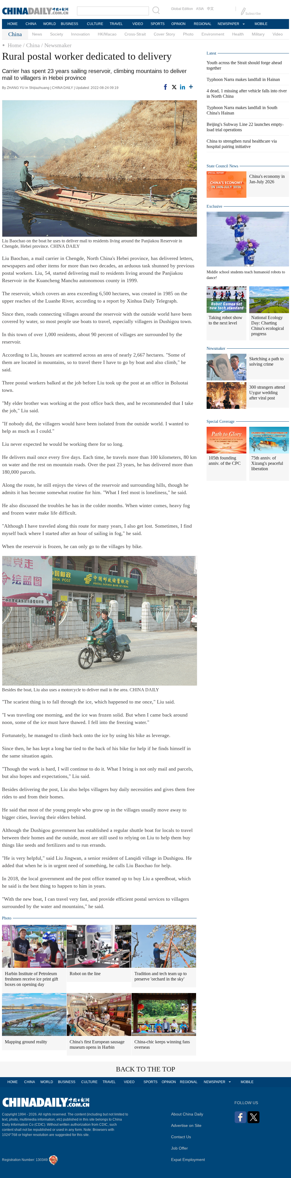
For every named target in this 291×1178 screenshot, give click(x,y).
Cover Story (164, 34)
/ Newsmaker (56, 45)
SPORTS (158, 24)
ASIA (200, 9)
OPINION (178, 24)
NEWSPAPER (228, 24)
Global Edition (182, 9)
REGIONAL (202, 24)
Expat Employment (188, 1159)
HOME (12, 24)
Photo (188, 34)
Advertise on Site (186, 1125)
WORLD (49, 24)
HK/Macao (107, 34)
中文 (210, 9)
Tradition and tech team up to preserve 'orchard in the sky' (160, 976)
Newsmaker (216, 348)
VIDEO (137, 24)
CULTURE (95, 24)
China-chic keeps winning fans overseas (162, 1044)
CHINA (31, 24)
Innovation (80, 34)
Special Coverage (220, 421)
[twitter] (174, 87)
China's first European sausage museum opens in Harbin (97, 1044)
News (37, 34)
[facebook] (165, 87)
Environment (212, 34)
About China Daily (187, 1114)
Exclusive (214, 206)
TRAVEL (116, 24)
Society (56, 34)
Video (278, 34)
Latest (211, 53)
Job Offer (179, 1148)
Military (258, 34)
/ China (31, 45)
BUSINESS (69, 24)
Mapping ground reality (26, 1041)
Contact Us (181, 1137)
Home (15, 45)
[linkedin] (182, 87)
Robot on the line (85, 973)
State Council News (222, 166)
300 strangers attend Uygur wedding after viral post (267, 392)
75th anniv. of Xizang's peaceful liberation (267, 463)
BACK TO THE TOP (145, 1069)
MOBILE (261, 24)
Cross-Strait (135, 34)
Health (238, 34)
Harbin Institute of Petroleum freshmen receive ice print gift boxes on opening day (31, 979)
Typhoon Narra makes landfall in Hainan (243, 79)
